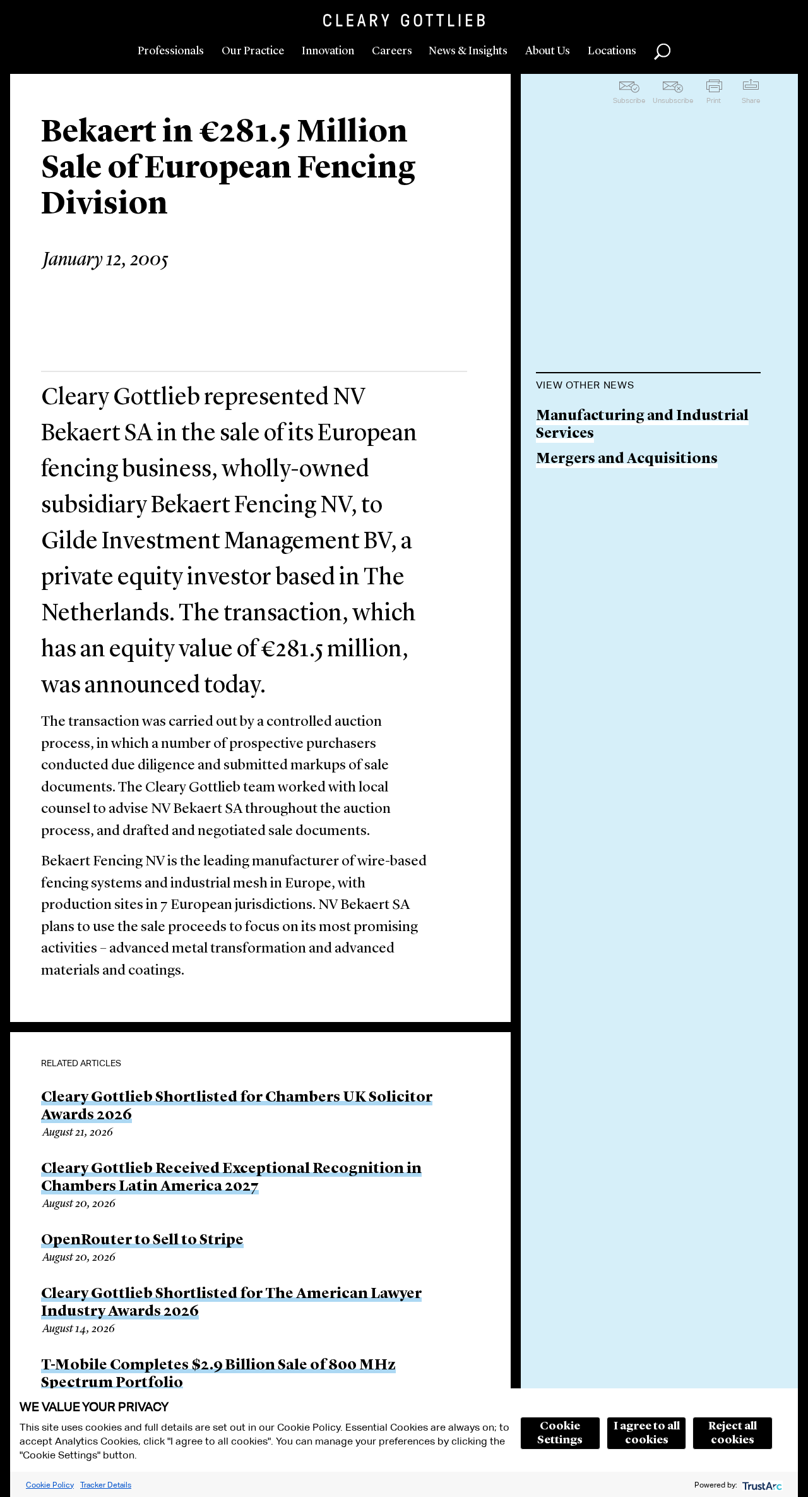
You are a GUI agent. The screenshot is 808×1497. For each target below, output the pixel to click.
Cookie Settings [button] (560, 1433)
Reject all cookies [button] (732, 1433)
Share (751, 100)
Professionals (171, 51)
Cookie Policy (50, 1484)
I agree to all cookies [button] (647, 1433)
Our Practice (253, 51)
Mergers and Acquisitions (627, 459)
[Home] (404, 20)
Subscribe (629, 100)
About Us (547, 51)
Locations (612, 51)
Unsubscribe (673, 100)
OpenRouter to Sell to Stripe (142, 1240)
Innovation (328, 51)
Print (713, 100)
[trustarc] (761, 1484)
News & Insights (468, 51)
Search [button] (662, 52)
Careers (392, 51)
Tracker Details (105, 1484)
